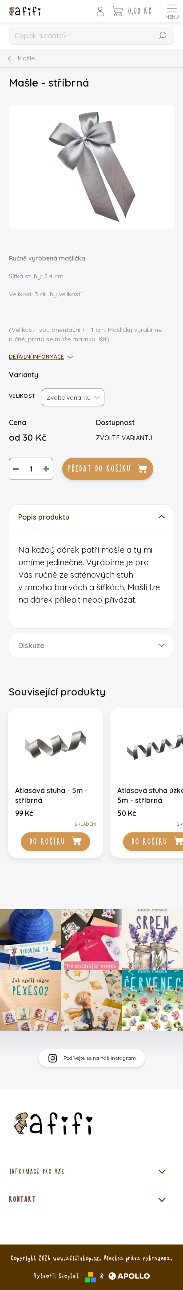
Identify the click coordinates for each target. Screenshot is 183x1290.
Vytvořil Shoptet (56, 1276)
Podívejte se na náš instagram (100, 1057)
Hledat (162, 36)
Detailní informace (36, 356)
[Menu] (172, 11)
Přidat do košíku (99, 469)
